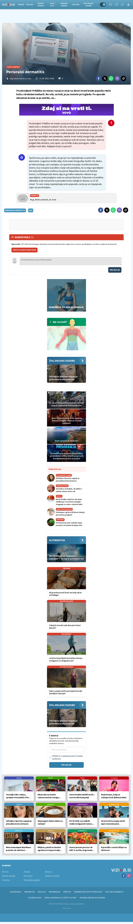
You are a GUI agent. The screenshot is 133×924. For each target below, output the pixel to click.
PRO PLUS (42, 892)
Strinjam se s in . (67, 757)
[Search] (110, 4)
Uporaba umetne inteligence (92, 897)
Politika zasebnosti (114, 892)
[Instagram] (116, 4)
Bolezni (29, 4)
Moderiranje (54, 892)
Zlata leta (52, 4)
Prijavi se (115, 270)
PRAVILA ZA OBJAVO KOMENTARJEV (24, 250)
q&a (30, 210)
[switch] (103, 4)
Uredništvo (29, 892)
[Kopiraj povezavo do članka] (123, 78)
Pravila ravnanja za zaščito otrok (60, 897)
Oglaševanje (15, 892)
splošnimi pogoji (68, 756)
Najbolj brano (55, 469)
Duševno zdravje (63, 4)
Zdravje (21, 4)
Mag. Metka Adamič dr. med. (20, 78)
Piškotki (67, 892)
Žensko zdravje (40, 4)
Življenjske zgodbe (88, 4)
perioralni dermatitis (15, 210)
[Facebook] (122, 4)
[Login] (128, 4)
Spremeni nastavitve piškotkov (88, 892)
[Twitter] (104, 78)
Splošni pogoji (35, 897)
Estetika (75, 4)
